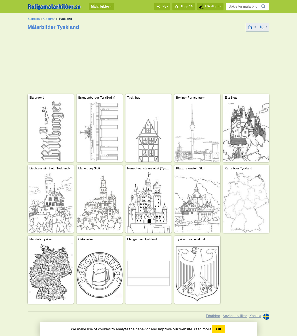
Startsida (34, 18)
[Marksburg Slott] (100, 202)
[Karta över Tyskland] (246, 202)
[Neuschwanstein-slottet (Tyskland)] (148, 202)
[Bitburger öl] (51, 131)
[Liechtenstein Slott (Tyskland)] (51, 202)
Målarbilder (100, 6)
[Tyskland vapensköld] (197, 273)
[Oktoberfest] (100, 273)
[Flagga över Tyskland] (148, 273)
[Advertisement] (148, 63)
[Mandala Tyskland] (51, 273)
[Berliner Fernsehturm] (197, 131)
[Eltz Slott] (246, 131)
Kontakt (255, 316)
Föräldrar (213, 316)
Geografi (49, 18)
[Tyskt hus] (148, 131)
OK (218, 329)
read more (202, 329)
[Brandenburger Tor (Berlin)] (100, 131)
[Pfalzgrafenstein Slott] (197, 202)
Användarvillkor (235, 316)
